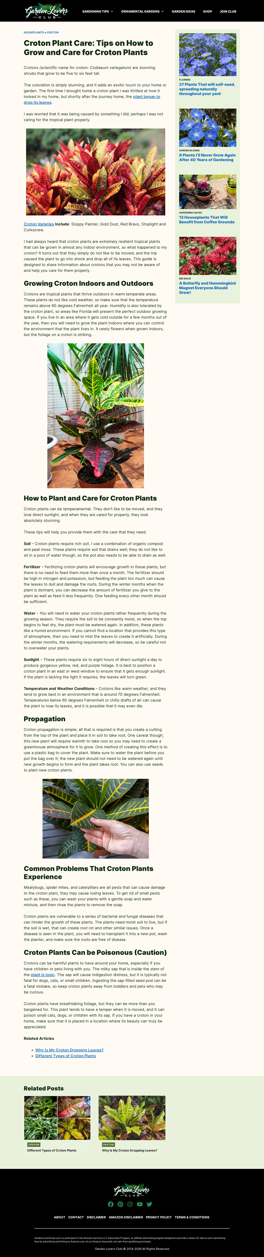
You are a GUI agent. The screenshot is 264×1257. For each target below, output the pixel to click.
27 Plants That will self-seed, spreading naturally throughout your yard (207, 89)
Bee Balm (185, 278)
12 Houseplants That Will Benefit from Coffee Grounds (207, 219)
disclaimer (96, 1217)
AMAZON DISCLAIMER (126, 1217)
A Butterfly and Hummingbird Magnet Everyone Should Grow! (207, 288)
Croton (53, 32)
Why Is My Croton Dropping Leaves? (69, 1050)
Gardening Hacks (190, 212)
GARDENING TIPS (95, 11)
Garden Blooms (189, 150)
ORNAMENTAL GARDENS (140, 11)
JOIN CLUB (228, 11)
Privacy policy (159, 1217)
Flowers (184, 79)
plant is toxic (43, 974)
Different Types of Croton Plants (65, 1056)
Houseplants (34, 32)
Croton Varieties (39, 224)
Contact (76, 1217)
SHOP (207, 11)
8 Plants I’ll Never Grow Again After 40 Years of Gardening (207, 157)
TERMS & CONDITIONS (192, 1217)
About (59, 1217)
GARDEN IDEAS (183, 11)
